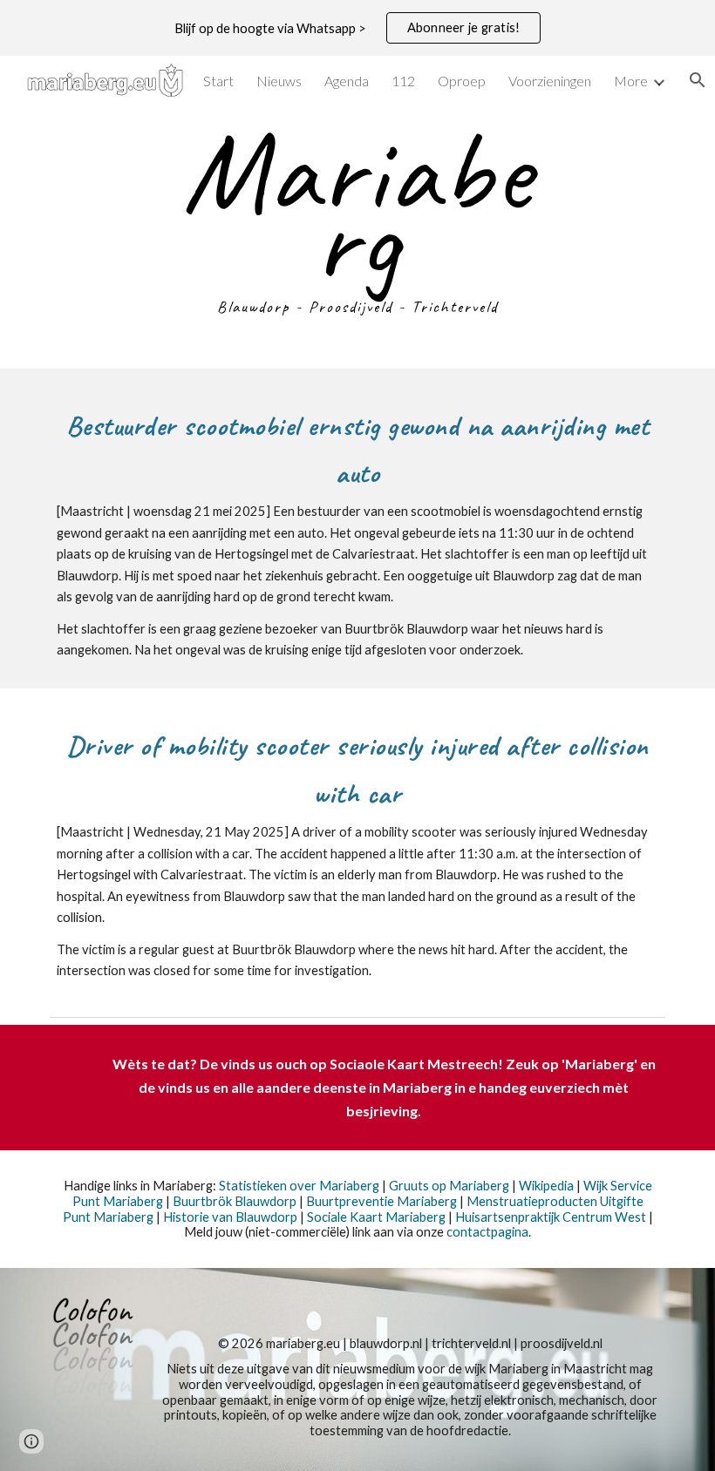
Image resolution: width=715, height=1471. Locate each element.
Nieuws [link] (279, 80)
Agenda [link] (346, 80)
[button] (31, 1441)
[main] (358, 224)
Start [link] (218, 80)
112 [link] (403, 80)
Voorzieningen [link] (549, 80)
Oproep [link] (462, 80)
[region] (357, 28)
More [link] (631, 80)
